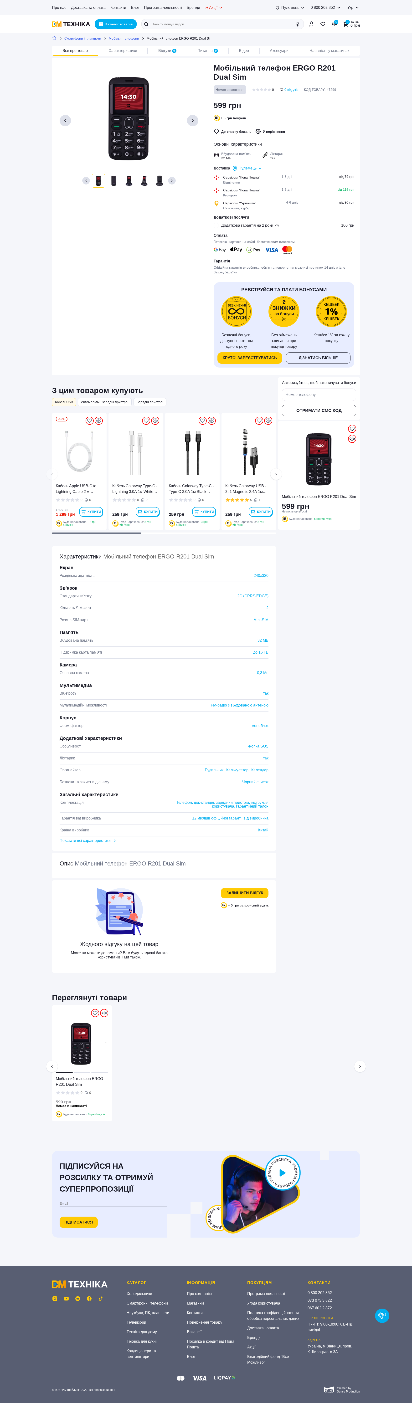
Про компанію (199, 1294)
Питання (207, 51)
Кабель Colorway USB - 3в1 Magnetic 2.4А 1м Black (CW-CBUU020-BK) (247, 489)
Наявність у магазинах (329, 51)
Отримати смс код (319, 410)
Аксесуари (279, 51)
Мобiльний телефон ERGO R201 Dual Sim (79, 1081)
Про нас (59, 7)
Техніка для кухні (142, 1341)
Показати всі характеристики (85, 841)
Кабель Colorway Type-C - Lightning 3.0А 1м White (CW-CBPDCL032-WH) (134, 489)
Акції (251, 1347)
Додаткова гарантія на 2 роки (247, 225)
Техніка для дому (142, 1332)
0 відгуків (291, 90)
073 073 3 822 (320, 1300)
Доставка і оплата (263, 1328)
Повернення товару (204, 1322)
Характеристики (123, 51)
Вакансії (194, 1332)
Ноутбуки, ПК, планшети (148, 1313)
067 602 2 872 (320, 1308)
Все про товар (75, 51)
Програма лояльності (163, 7)
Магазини (195, 1303)
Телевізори (136, 1322)
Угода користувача (263, 1303)
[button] (86, 180)
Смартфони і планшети (82, 38)
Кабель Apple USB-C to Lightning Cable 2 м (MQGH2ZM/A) (76, 489)
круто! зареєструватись (250, 358)
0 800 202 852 (323, 7)
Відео (244, 51)
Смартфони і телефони (147, 1303)
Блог (135, 7)
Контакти (118, 7)
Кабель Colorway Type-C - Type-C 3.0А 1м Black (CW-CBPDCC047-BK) (191, 489)
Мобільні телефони (124, 38)
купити (94, 512)
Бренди (193, 7)
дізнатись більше (318, 358)
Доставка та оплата (88, 7)
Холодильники (139, 1294)
